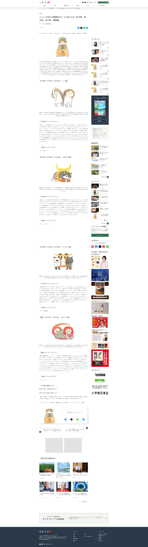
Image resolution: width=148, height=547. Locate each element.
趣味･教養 (66, 5)
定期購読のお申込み (101, 535)
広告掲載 (99, 537)
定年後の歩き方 (96, 135)
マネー (100, 133)
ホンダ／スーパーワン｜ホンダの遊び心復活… (103, 171)
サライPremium (87, 536)
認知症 (105, 133)
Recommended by (80, 501)
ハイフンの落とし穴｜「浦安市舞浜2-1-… (103, 165)
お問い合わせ (100, 540)
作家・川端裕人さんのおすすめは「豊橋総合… (103, 147)
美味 (44, 5)
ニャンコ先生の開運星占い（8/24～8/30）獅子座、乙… (103, 90)
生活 (88, 5)
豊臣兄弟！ (95, 131)
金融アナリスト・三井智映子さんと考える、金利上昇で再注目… (103, 43)
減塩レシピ (95, 133)
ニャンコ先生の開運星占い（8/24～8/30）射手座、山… (103, 66)
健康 (78, 5)
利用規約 (99, 539)
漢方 (98, 136)
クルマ (100, 131)
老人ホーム (103, 135)
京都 (94, 136)
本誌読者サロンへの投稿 (102, 534)
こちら (54, 389)
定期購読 (99, 121)
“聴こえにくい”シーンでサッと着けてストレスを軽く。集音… (103, 51)
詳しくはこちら (100, 235)
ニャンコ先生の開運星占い (50, 8)
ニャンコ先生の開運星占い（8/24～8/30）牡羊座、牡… (103, 74)
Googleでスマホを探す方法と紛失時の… (103, 159)
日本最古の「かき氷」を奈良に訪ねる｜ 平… (103, 153)
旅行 (55, 5)
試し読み (99, 117)
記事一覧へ (104, 177)
